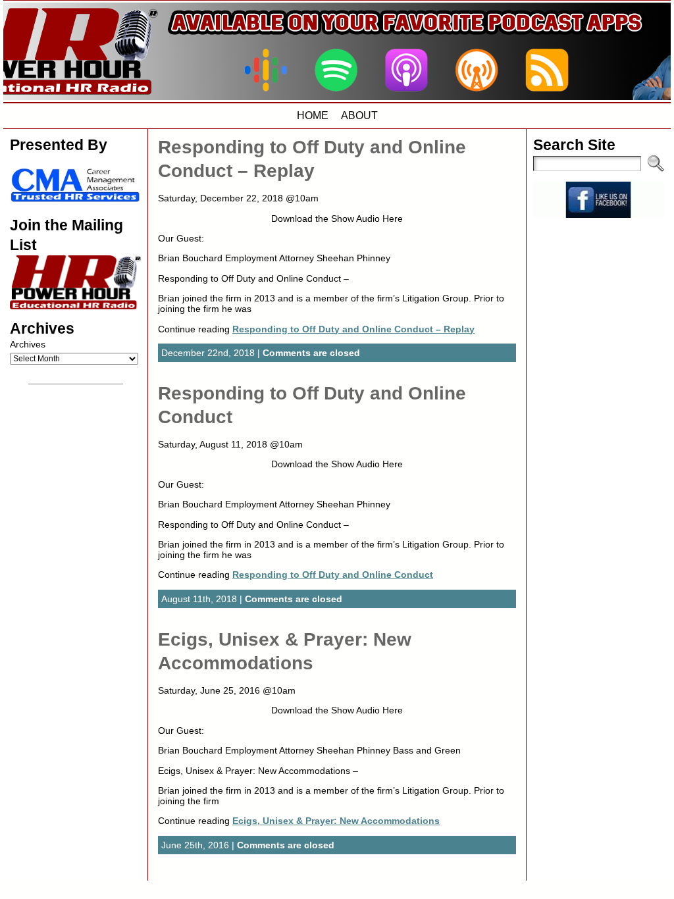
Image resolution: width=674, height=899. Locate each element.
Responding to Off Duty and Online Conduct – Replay (353, 329)
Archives (27, 344)
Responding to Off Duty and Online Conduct (332, 574)
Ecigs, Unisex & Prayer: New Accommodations (336, 820)
